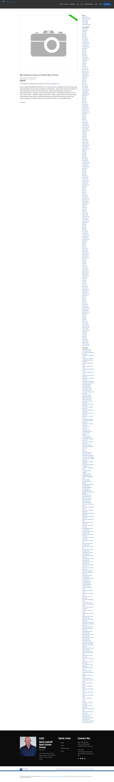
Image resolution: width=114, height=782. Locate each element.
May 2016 (84, 209)
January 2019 (85, 160)
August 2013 (84, 259)
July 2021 (84, 115)
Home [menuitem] (61, 4)
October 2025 (85, 45)
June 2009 (84, 334)
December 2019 (85, 143)
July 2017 (84, 187)
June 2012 (84, 280)
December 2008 (85, 344)
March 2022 (84, 102)
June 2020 (84, 134)
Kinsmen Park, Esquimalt (87, 455)
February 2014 (85, 250)
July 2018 (84, 169)
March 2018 (84, 175)
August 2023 (84, 77)
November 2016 (85, 200)
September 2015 (85, 221)
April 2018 (84, 174)
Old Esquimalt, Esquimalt (87, 522)
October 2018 (85, 165)
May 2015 (84, 227)
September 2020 (85, 130)
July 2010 (84, 315)
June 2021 (84, 116)
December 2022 (85, 89)
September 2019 (85, 148)
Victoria (84, 701)
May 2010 (84, 318)
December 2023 (85, 71)
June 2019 (84, 153)
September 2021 (85, 112)
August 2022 (84, 95)
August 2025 (84, 48)
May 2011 (84, 300)
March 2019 (84, 157)
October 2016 (85, 201)
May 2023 (84, 81)
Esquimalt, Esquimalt (86, 445)
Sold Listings (85, 23)
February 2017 (85, 195)
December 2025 (85, 42)
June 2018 (84, 171)
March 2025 (84, 56)
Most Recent (85, 28)
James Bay (84, 451)
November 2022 (85, 90)
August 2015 (84, 222)
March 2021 (84, 121)
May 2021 (84, 118)
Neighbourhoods (89, 4)
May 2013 (84, 263)
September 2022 (85, 93)
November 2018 (85, 163)
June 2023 (84, 80)
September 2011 (85, 294)
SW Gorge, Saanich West (87, 626)
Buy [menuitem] (78, 4)
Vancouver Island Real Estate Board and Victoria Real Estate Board (53, 776)
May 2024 (84, 65)
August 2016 (84, 204)
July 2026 (84, 31)
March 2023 (84, 84)
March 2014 (84, 248)
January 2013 (85, 269)
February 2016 (85, 213)
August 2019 (84, 150)
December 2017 (85, 180)
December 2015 (85, 216)
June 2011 (84, 298)
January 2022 (85, 106)
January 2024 (85, 69)
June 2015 (84, 225)
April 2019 (84, 156)
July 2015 (84, 224)
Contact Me (107, 4)
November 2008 (85, 345)
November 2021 (85, 109)
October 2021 (85, 110)
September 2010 (85, 312)
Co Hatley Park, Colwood (87, 358)
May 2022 (84, 99)
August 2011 (84, 295)
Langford (84, 482)
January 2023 (85, 87)
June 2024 (84, 63)
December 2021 (85, 107)
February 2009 (85, 340)
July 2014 (84, 242)
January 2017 (85, 196)
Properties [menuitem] (72, 4)
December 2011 (85, 289)
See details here (55, 83)
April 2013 (84, 265)
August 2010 (84, 313)
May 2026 (84, 34)
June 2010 (84, 316)
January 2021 (85, 124)
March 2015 (84, 230)
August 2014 (84, 240)
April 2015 (84, 228)
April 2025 (84, 54)
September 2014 (85, 239)
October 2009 (85, 328)
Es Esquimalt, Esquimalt (87, 419)
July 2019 (84, 151)
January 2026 (85, 40)
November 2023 (85, 72)
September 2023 (85, 75)
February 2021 (85, 122)
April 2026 (84, 36)
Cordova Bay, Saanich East (88, 381)
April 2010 (84, 319)
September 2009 (85, 330)
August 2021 (84, 113)
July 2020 (84, 133)
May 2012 (84, 281)
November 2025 (85, 43)
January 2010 (85, 324)
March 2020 (84, 139)
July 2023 (84, 78)
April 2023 (84, 83)
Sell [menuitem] (82, 4)
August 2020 (84, 131)
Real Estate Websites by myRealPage (88, 769)
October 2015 (85, 219)
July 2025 (84, 49)
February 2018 (85, 177)
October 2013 (85, 256)
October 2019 (85, 146)
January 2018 (85, 178)
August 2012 (84, 277)
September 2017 (85, 184)
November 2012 (85, 272)
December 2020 (85, 125)
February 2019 (85, 159)
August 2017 (84, 186)
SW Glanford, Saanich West (88, 622)
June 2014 (84, 243)
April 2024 (84, 66)
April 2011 (84, 301)
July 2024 (84, 62)
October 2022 (85, 92)
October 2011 (85, 292)
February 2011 (85, 304)
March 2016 (84, 212)
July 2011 (84, 297)
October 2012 (85, 274)
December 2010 (85, 307)
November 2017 (85, 181)
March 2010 (84, 321)
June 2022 (84, 98)
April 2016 (84, 210)
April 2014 (84, 247)
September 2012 (85, 275)
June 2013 (84, 262)
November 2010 (85, 309)
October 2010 (85, 310)
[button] (107, 4)
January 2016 (85, 215)
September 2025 (85, 46)
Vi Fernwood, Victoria (86, 670)
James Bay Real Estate (87, 452)
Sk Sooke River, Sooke (87, 602)
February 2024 (85, 68)
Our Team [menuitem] (65, 4)
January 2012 (85, 287)
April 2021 (84, 119)
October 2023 (85, 74)
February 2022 (85, 104)
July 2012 (84, 278)
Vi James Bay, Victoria (86, 678)
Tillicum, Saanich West (87, 651)
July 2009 (84, 333)
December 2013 (85, 253)
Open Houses (85, 21)
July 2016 (84, 206)
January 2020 (85, 142)
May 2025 (84, 52)
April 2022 (84, 101)
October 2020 (85, 128)
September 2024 (85, 59)
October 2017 (85, 183)
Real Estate (84, 523)
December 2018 (85, 162)
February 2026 (85, 39)
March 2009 (84, 339)
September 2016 (85, 203)
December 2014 (85, 234)
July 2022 (84, 96)
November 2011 (85, 290)
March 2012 (84, 284)
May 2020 (84, 136)
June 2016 (84, 207)
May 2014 (84, 245)
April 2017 (84, 192)
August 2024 (84, 60)
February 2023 (85, 86)
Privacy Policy (79, 769)
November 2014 (85, 236)
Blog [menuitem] (96, 4)
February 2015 (85, 231)
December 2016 (85, 198)
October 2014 (85, 237)
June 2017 (84, 189)
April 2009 (84, 337)
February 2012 (85, 286)
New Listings (85, 20)
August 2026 (84, 30)
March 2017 (84, 193)
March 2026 (84, 37)
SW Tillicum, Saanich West (87, 643)
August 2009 (85, 331)
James (83, 449)
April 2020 (84, 137)
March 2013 (84, 266)
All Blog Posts (85, 17)
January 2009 (85, 342)
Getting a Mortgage (86, 18)
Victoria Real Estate (86, 24)
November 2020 (85, 127)
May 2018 (84, 172)
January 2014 (85, 251)
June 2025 (84, 51)
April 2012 (84, 283)
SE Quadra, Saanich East (87, 570)
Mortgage (84, 493)
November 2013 (85, 254)
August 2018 (84, 168)
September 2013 (85, 257)
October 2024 (85, 57)
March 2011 (84, 303)
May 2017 (84, 190)
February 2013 (85, 268)
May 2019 (84, 154)
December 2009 (85, 325)
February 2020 (85, 140)
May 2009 (84, 336)
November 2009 (85, 327)
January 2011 (85, 306)
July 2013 (84, 260)
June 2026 (84, 33)
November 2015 (85, 218)
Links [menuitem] (100, 4)
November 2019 (85, 145)
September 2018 (85, 166)
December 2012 (85, 271)
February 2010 (85, 322)
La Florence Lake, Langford (88, 457)
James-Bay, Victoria (86, 454)
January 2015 (85, 233)
